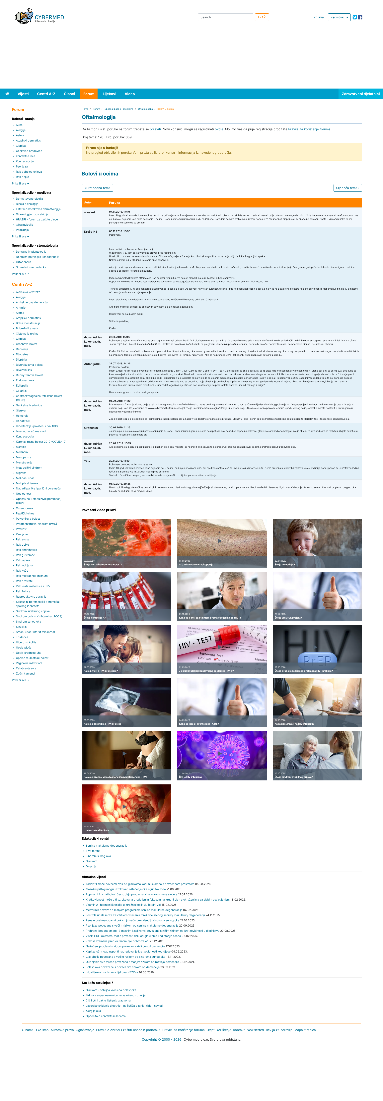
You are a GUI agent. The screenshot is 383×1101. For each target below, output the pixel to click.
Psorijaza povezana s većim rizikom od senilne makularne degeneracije (132, 925)
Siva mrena (93, 850)
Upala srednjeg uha (28, 652)
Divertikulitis (24, 370)
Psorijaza (22, 166)
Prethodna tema (98, 188)
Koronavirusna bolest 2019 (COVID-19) (41, 441)
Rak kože (22, 570)
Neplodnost (23, 493)
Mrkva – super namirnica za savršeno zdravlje (115, 995)
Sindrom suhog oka (28, 621)
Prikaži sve (19, 183)
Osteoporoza (24, 508)
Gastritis (21, 390)
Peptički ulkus (25, 513)
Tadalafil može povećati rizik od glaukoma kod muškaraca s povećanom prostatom (140, 884)
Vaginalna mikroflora (29, 663)
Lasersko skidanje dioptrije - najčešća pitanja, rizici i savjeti (124, 1005)
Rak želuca (23, 591)
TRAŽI (262, 17)
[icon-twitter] (354, 17)
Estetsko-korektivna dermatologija (38, 209)
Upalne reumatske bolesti (32, 658)
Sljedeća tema (346, 188)
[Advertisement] (191, 59)
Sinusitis (21, 626)
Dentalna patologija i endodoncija (37, 256)
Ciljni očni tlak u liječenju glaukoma (108, 1000)
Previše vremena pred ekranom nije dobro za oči (117, 941)
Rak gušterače (25, 555)
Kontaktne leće (25, 156)
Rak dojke (22, 176)
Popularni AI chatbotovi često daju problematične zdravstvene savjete (131, 894)
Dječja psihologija (27, 203)
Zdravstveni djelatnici (361, 94)
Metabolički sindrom (29, 467)
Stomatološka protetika (31, 267)
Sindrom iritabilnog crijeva (33, 611)
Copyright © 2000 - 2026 (161, 1039)
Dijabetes (22, 354)
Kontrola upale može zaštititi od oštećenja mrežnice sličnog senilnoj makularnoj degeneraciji (145, 915)
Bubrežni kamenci (27, 328)
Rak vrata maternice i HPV (33, 586)
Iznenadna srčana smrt (31, 431)
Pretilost (21, 529)
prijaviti (155, 129)
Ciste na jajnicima (27, 333)
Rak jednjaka (24, 565)
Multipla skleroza (27, 483)
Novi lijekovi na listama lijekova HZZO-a (112, 972)
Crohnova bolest (26, 344)
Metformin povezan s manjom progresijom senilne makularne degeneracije (134, 910)
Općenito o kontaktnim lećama (106, 1016)
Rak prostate (24, 581)
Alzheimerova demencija (32, 302)
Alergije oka (93, 1010)
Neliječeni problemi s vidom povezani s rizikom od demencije (125, 946)
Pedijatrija (22, 229)
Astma (20, 135)
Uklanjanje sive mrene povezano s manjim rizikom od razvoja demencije (132, 961)
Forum (88, 94)
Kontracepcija (25, 161)
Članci (69, 94)
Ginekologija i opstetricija (32, 214)
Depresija (22, 349)
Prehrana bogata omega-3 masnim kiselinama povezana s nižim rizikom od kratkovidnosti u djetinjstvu (152, 930)
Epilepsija (22, 385)
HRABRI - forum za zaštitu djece (37, 219)
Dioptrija (21, 359)
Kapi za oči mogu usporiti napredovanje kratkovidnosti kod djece (128, 951)
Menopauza (23, 457)
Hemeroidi (22, 415)
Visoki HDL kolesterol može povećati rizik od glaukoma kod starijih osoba (133, 936)
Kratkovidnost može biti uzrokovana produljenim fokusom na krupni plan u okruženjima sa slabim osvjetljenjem (158, 899)
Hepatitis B (23, 420)
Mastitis (21, 446)
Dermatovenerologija (29, 198)
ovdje (219, 129)
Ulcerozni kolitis (26, 642)
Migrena (21, 472)
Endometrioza (25, 380)
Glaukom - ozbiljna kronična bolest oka (111, 990)
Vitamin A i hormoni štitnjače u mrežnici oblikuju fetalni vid (123, 904)
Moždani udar (25, 478)
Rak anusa (23, 539)
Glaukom (21, 410)
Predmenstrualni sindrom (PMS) (36, 523)
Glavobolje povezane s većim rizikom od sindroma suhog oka (125, 956)
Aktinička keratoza (28, 292)
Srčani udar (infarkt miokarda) (35, 632)
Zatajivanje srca (26, 668)
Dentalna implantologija (31, 251)
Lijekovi (109, 94)
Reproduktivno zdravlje (31, 596)
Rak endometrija (26, 549)
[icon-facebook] (360, 17)
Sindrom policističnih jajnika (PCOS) (39, 616)
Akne (19, 125)
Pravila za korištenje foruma (309, 129)
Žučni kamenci (25, 673)
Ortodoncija (23, 262)
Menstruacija (24, 462)
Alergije (21, 130)
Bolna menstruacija (28, 323)
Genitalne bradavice (29, 150)
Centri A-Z (46, 94)
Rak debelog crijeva (29, 171)
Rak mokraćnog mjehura (32, 575)
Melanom (22, 452)
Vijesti (23, 94)
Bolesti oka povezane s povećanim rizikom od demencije (123, 967)
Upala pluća (24, 647)
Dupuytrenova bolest (29, 375)
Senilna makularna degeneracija (106, 845)
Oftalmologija (24, 224)
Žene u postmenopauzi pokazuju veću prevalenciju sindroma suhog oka (132, 920)
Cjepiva (21, 145)
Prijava (319, 17)
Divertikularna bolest (29, 364)
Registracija (339, 17)
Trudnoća (22, 637)
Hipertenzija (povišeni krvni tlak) (37, 426)
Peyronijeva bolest (28, 518)
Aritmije (21, 307)
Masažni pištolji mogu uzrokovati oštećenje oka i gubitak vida (126, 889)
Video (130, 94)
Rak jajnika (23, 560)
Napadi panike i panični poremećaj (38, 488)
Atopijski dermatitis (28, 140)
